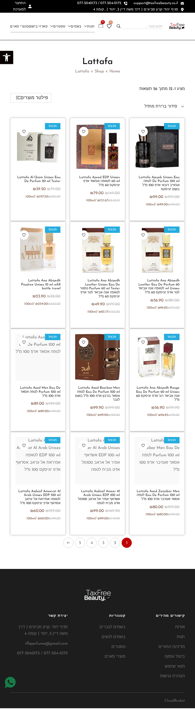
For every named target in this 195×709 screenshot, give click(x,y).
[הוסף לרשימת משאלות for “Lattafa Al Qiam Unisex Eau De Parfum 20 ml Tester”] (24, 131)
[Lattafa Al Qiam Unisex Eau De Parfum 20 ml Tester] (37, 146)
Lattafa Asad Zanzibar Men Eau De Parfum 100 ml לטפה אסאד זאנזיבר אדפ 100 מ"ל (158, 495)
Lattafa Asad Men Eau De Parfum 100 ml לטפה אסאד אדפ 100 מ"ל (40, 391)
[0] (109, 26)
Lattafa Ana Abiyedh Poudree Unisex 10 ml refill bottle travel (40, 284)
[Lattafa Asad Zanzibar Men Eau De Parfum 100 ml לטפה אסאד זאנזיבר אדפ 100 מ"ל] (157, 460)
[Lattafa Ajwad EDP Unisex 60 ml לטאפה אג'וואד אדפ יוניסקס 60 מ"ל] (97, 146)
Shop (99, 71)
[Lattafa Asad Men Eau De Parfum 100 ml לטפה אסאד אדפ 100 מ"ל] (37, 357)
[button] (6, 57)
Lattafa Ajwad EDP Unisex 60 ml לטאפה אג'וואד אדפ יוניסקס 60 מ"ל (99, 181)
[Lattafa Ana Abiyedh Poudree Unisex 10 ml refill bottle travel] (37, 250)
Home (114, 71)
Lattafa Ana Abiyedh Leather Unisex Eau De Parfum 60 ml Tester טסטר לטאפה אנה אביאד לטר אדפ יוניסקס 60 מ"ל (100, 288)
